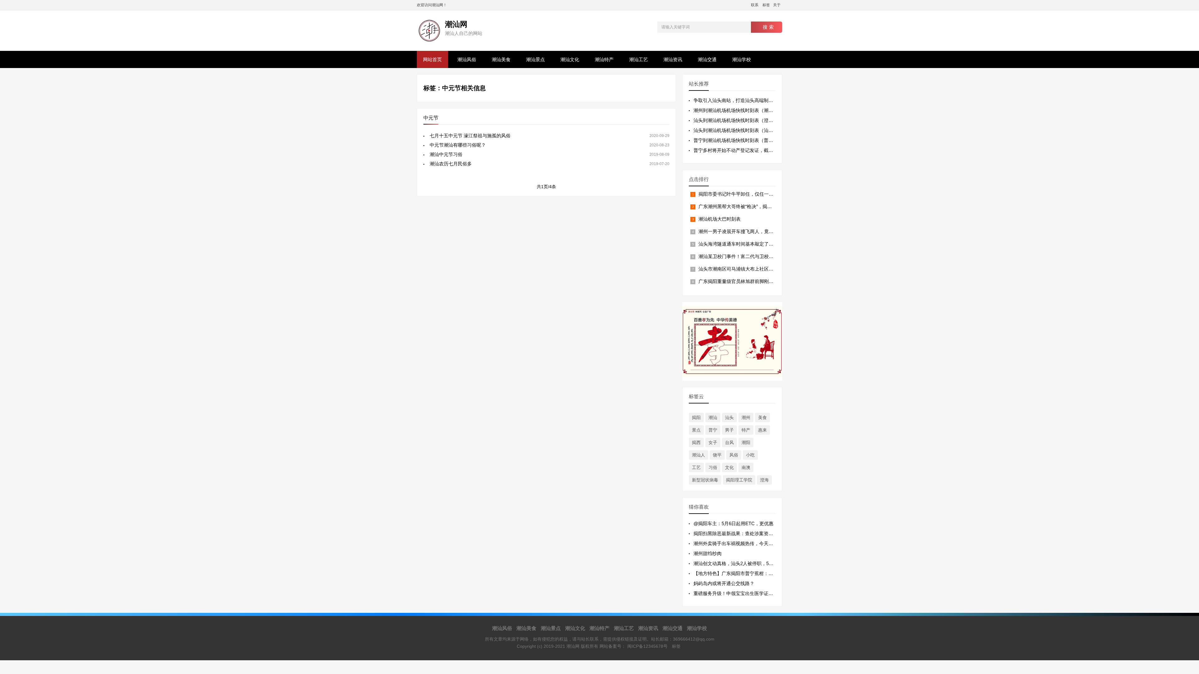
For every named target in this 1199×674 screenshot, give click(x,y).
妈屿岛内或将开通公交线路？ (723, 583)
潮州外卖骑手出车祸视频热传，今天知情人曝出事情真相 (752, 543)
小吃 (750, 454)
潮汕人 (698, 454)
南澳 (746, 467)
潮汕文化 (569, 59)
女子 (712, 442)
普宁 (712, 429)
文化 (729, 467)
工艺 (696, 467)
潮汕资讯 (673, 59)
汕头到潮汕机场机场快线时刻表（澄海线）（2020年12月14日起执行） (766, 120)
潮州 (746, 417)
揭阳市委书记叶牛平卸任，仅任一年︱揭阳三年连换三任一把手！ (766, 194)
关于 (777, 5)
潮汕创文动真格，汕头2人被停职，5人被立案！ (742, 563)
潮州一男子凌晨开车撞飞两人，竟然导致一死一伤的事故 (757, 231)
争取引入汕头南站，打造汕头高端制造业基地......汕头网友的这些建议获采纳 (772, 100)
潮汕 (712, 417)
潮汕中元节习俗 (446, 154)
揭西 (696, 442)
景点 (696, 429)
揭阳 (696, 417)
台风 (729, 442)
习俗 (712, 467)
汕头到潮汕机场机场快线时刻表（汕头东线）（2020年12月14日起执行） (769, 130)
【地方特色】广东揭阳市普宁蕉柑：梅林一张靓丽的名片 (752, 573)
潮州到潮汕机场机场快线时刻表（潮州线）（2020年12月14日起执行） (766, 110)
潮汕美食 (501, 59)
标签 (766, 5)
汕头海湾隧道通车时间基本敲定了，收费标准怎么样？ (754, 244)
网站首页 (432, 59)
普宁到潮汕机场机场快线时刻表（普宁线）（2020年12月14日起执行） (766, 140)
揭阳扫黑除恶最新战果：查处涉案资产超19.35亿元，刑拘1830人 (760, 533)
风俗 (733, 454)
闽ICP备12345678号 (647, 646)
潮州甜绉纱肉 (707, 553)
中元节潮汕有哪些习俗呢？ (458, 145)
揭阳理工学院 (739, 479)
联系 (754, 5)
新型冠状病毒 (705, 479)
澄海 (764, 479)
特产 (746, 429)
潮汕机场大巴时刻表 (719, 219)
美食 (762, 417)
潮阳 (746, 442)
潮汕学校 (741, 59)
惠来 (762, 429)
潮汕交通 (707, 59)
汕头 (729, 417)
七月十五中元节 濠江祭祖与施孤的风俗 (470, 135)
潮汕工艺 (638, 59)
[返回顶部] (1186, 600)
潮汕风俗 (466, 59)
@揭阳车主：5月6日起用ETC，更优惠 (733, 523)
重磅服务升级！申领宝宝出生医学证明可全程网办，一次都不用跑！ (763, 593)
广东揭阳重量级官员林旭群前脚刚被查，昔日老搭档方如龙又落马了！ (771, 281)
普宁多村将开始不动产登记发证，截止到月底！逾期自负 (752, 150)
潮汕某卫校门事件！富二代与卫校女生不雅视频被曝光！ (757, 256)
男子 (729, 429)
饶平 (717, 454)
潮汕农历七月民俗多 (451, 163)
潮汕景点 (535, 59)
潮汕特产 (604, 59)
